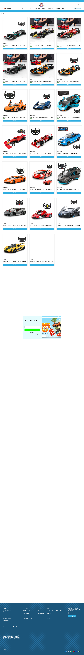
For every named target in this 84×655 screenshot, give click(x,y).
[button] (23, 317)
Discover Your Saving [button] (32, 330)
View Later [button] (32, 332)
